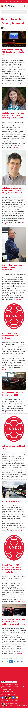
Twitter (6, 697)
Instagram (9, 697)
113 (22, 658)
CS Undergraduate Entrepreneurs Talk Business (10, 335)
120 (3, 664)
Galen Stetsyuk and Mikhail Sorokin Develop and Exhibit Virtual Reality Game (14, 621)
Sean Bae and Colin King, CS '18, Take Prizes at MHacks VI (13, 52)
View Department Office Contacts (9, 681)
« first (3, 658)
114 (3, 661)
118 (18, 661)
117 (14, 661)
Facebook (2, 697)
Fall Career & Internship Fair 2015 (14, 447)
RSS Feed (17, 697)
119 (22, 661)
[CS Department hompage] (14, 704)
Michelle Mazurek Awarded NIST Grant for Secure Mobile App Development (13, 115)
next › (10, 664)
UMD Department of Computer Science (11, 6)
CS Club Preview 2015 (11, 501)
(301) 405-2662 (11, 694)
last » (15, 664)
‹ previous (9, 658)
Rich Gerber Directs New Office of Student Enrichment (12, 267)
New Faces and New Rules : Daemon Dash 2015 (13, 393)
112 (18, 658)
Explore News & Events (14, 12)
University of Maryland (14, 1)
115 (7, 661)
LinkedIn (13, 697)
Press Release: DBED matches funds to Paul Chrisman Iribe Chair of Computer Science (12, 568)
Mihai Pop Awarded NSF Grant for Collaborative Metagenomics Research (12, 190)
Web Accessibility (5, 700)
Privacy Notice (14, 700)
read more (17, 84)
